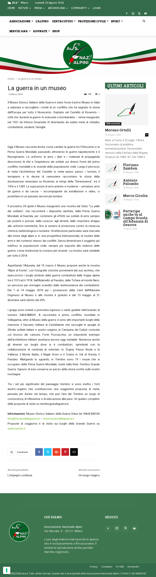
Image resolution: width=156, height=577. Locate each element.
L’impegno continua (20, 475)
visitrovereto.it (16, 428)
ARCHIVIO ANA (56, 8)
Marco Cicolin (135, 195)
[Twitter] (139, 13)
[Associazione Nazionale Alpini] (78, 55)
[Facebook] (127, 13)
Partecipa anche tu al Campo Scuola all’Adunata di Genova (135, 217)
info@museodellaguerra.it (24, 418)
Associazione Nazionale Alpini (63, 527)
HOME (11, 8)
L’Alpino (42, 21)
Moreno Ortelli (118, 130)
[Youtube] (145, 13)
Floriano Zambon (130, 166)
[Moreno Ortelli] (126, 109)
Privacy (94, 566)
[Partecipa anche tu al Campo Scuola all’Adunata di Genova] (112, 214)
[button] (143, 21)
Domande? (133, 566)
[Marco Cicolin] (112, 199)
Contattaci (106, 566)
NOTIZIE (23, 8)
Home (11, 78)
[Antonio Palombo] (112, 183)
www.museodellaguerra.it (58, 418)
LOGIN (96, 8)
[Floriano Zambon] (112, 168)
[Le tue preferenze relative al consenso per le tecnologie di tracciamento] (6, 570)
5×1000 (120, 566)
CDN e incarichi (113, 124)
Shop (56, 31)
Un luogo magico (89, 475)
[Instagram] (133, 13)
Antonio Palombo (130, 182)
